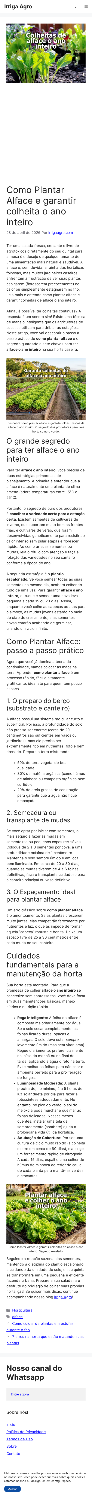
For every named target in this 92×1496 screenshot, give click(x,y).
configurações (60, 1481)
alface (17, 1317)
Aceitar (12, 1489)
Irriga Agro (18, 6)
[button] (74, 6)
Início (10, 1424)
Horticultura (22, 1310)
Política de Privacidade (26, 1432)
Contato (13, 1453)
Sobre (11, 1446)
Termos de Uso (19, 1439)
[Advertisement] (46, 136)
